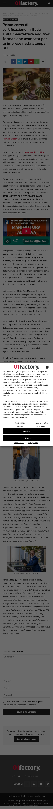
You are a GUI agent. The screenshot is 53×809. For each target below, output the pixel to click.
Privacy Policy (33, 443)
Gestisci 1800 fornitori (20, 424)
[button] (47, 367)
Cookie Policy (19, 443)
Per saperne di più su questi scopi (40, 424)
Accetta (26, 431)
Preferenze (26, 438)
